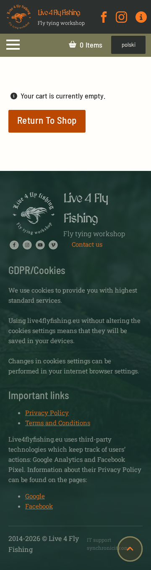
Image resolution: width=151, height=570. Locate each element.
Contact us (87, 244)
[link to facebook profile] (103, 17)
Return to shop (47, 120)
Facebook (39, 506)
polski (128, 44)
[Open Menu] (13, 44)
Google (35, 496)
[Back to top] (130, 549)
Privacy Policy (47, 412)
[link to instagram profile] (121, 17)
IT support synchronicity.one (108, 543)
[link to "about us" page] (141, 17)
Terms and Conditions (57, 422)
